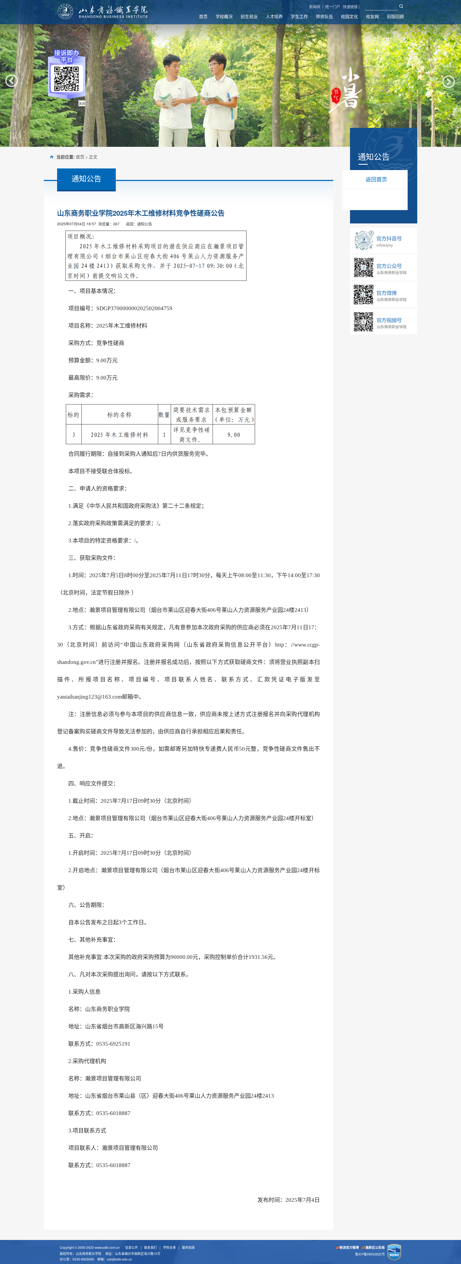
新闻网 (314, 6)
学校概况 (224, 16)
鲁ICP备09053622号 (370, 1254)
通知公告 (144, 223)
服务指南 (188, 1247)
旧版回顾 (395, 16)
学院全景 (169, 1247)
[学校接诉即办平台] (78, 85)
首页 (203, 16)
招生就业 (249, 16)
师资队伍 (324, 16)
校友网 (372, 16)
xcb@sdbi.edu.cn (119, 1259)
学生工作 (299, 16)
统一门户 (332, 6)
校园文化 (349, 16)
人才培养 (274, 16)
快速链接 (350, 6)
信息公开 (131, 1247)
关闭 (93, 115)
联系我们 (150, 1247)
